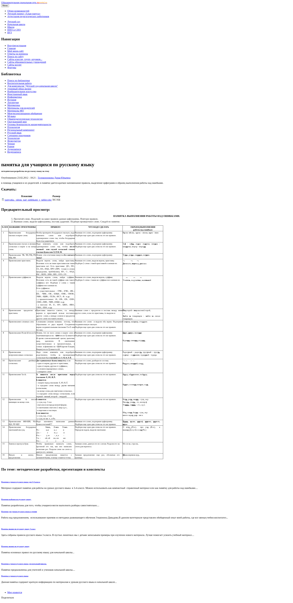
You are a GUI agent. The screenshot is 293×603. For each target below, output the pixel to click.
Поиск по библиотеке (18, 80)
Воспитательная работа (19, 83)
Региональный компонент (20, 130)
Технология (13, 138)
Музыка (11, 116)
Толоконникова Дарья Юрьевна (54, 177)
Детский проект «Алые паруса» (23, 13)
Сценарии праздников (19, 135)
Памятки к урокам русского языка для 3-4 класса (20, 482)
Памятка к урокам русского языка (14, 576)
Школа (10, 27)
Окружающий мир (17, 121)
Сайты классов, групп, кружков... (24, 59)
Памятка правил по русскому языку (15, 546)
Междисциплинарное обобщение (24, 113)
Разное (10, 146)
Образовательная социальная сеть (24, 2)
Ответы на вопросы (17, 54)
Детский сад (13, 21)
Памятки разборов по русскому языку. (16, 499)
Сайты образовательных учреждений (26, 62)
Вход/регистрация (16, 45)
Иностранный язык (17, 94)
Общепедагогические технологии (25, 119)
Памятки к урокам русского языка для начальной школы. (24, 564)
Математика (13, 105)
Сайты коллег (14, 64)
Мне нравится (14, 592)
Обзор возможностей (18, 11)
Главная (11, 48)
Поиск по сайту (15, 56)
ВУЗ (9, 32)
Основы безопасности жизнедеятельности (29, 124)
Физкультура (14, 141)
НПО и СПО (14, 30)
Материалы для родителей (21, 108)
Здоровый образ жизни (19, 88)
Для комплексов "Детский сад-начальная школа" (32, 86)
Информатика (14, 97)
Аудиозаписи (14, 149)
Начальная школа (16, 24)
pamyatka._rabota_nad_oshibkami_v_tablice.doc (28, 200)
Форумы (11, 67)
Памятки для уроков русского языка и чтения (19, 511)
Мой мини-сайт (15, 51)
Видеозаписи (14, 152)
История (11, 99)
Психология (13, 127)
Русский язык (14, 132)
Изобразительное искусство (21, 91)
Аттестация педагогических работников (28, 16)
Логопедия (13, 102)
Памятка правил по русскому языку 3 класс (18, 529)
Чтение (11, 143)
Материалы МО (15, 110)
